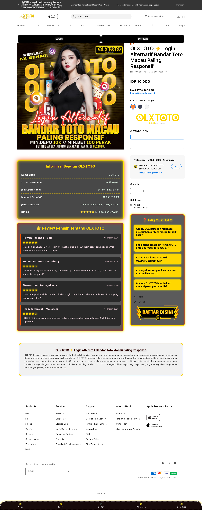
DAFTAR (143, 39)
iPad (27, 419)
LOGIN (59, 39)
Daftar (101, 507)
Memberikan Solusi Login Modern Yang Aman (90, 5)
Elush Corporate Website (128, 429)
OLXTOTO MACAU (77, 25)
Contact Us (91, 429)
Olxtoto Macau (32, 439)
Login (60, 507)
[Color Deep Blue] (140, 107)
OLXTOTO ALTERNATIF (48, 25)
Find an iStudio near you (128, 419)
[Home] (26, 16)
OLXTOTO (22, 25)
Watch (28, 429)
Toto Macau (31, 444)
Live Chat (181, 507)
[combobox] (101, 16)
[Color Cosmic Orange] (133, 106)
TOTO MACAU (103, 25)
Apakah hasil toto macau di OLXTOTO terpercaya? (152, 259)
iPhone (28, 424)
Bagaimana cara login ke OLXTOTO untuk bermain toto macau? (156, 246)
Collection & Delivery (96, 419)
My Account (92, 414)
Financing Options (64, 434)
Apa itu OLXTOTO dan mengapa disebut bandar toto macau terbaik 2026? (156, 232)
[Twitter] (140, 303)
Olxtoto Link (62, 424)
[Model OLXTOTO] (157, 137)
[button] (22, 25)
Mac (27, 414)
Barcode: (151, 72)
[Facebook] (136, 303)
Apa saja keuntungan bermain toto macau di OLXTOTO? (156, 272)
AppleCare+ (61, 414)
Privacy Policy (93, 439)
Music (28, 449)
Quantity (134, 184)
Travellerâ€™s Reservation (69, 444)
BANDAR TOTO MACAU (131, 25)
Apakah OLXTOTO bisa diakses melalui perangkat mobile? (153, 285)
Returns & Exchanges (96, 424)
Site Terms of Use (94, 444)
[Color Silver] (147, 107)
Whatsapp (141, 507)
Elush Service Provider (67, 429)
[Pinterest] (145, 303)
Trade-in (60, 439)
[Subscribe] (68, 471)
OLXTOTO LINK (141, 145)
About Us (120, 414)
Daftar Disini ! (56, 8)
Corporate (61, 419)
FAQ (88, 434)
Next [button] (183, 5)
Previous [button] (18, 5)
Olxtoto (29, 434)
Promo (20, 507)
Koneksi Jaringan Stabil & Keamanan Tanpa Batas (138, 5)
